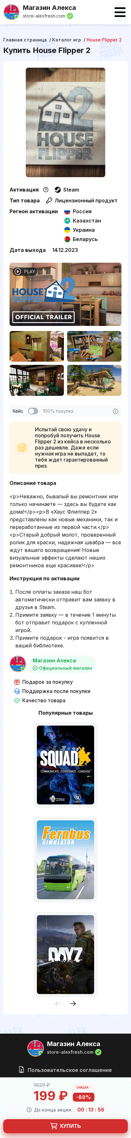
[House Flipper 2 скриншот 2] (94, 346)
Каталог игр (66, 39)
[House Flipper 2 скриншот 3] (37, 380)
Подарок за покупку (47, 682)
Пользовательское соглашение (69, 1070)
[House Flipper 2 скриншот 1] (37, 346)
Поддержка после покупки (56, 691)
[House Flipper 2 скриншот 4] (94, 380)
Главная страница (25, 39)
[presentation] (58, 1004)
